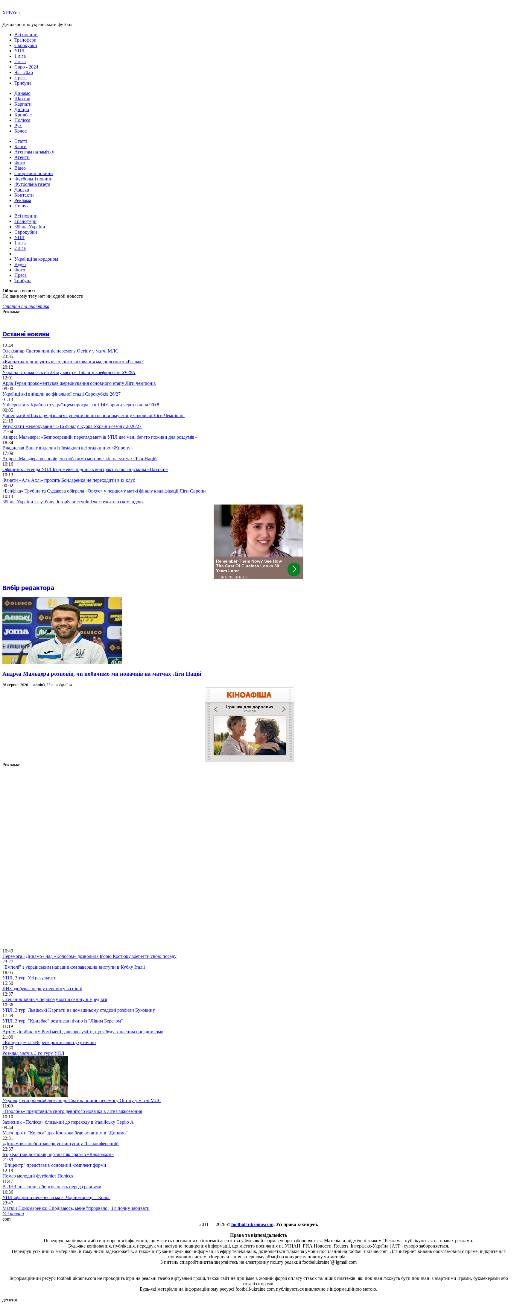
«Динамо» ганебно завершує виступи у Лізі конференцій (60, 1143)
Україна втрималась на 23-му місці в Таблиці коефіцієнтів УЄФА (69, 372)
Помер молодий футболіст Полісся (37, 1175)
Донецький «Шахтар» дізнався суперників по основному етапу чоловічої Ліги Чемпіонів (93, 415)
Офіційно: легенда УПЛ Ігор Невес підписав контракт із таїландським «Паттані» (85, 469)
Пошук (21, 205)
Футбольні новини (33, 178)
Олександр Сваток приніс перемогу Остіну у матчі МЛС (60, 350)
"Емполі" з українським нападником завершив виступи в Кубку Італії (73, 967)
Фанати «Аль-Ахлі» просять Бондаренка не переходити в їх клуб (68, 480)
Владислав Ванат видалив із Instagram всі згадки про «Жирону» (67, 447)
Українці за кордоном (36, 259)
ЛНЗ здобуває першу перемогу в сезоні (42, 988)
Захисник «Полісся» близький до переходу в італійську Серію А (68, 1122)
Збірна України (29, 226)
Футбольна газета (32, 184)
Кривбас (23, 114)
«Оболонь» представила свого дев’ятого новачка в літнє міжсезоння (72, 1111)
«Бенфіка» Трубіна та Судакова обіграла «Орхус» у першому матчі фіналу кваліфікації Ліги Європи (104, 490)
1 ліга (20, 56)
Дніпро (21, 109)
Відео (20, 168)
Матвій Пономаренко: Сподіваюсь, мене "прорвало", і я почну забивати (76, 1208)
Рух (18, 125)
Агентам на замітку (34, 151)
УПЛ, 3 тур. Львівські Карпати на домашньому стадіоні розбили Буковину (78, 1010)
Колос (20, 130)
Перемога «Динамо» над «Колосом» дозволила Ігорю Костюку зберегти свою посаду (89, 956)
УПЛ (19, 50)
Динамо (22, 93)
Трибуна (22, 83)
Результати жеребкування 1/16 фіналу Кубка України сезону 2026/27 (72, 426)
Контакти (24, 195)
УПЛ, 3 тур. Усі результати (29, 977)
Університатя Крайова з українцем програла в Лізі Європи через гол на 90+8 (80, 404)
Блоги (20, 146)
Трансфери (25, 39)
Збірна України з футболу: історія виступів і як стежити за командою (72, 501)
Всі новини (26, 34)
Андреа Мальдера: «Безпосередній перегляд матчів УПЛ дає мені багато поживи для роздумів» (99, 437)
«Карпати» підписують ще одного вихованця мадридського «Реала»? (73, 361)
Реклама (22, 200)
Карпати (23, 104)
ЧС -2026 (23, 72)
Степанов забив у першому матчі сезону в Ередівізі (54, 999)
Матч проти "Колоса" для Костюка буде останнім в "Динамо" (65, 1132)
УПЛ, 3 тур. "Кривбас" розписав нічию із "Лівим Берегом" (62, 1020)
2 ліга (20, 61)
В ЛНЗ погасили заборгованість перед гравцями (51, 1186)
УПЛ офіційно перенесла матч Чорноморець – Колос (56, 1197)
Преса (20, 77)
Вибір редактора (28, 588)
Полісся (22, 120)
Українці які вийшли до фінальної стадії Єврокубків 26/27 (61, 393)
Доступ (21, 189)
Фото (19, 162)
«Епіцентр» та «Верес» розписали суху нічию (49, 1042)
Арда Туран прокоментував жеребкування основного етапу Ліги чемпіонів (79, 383)
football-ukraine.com (252, 1224)
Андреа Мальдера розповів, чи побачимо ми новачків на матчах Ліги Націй (79, 458)
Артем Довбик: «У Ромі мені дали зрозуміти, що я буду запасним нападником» (82, 1031)
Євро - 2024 (26, 66)
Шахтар (22, 98)
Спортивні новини (33, 173)
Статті (20, 141)
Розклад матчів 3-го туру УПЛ (33, 1053)
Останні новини (26, 334)
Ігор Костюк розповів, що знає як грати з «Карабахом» (58, 1154)
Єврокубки (25, 45)
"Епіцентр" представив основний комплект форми (54, 1165)
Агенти (22, 157)
